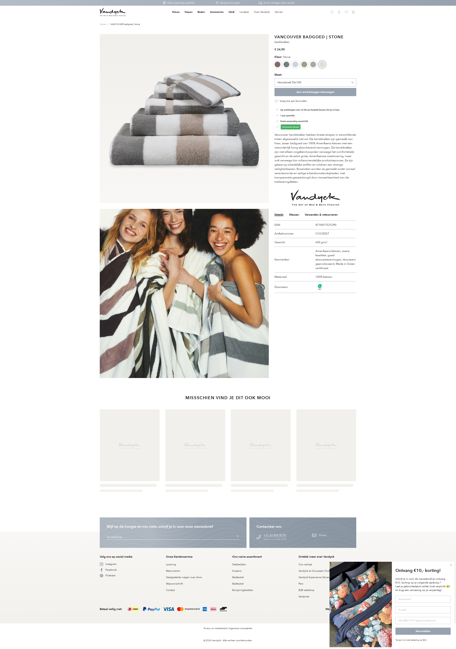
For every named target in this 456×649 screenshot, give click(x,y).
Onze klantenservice (179, 557)
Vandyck (216, 640)
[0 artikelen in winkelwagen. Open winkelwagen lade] (353, 12)
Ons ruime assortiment (247, 557)
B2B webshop (306, 590)
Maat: (278, 75)
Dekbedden (239, 564)
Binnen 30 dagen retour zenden (279, 2)
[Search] (332, 12)
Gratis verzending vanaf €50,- (181, 2)
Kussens (236, 571)
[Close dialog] (451, 565)
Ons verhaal (305, 564)
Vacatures (304, 596)
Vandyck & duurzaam (230, 2)
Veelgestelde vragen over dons (184, 577)
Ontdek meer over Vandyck (316, 557)
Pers (301, 583)
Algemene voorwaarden (240, 628)
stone (282, 57)
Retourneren (173, 571)
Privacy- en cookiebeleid (215, 628)
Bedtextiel (238, 577)
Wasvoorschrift (174, 583)
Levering (171, 564)
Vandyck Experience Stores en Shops (320, 577)
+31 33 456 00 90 (275, 535)
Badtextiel (238, 583)
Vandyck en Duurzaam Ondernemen (319, 571)
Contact (170, 590)
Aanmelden (423, 631)
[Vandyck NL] (113, 12)
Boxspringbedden (242, 590)
